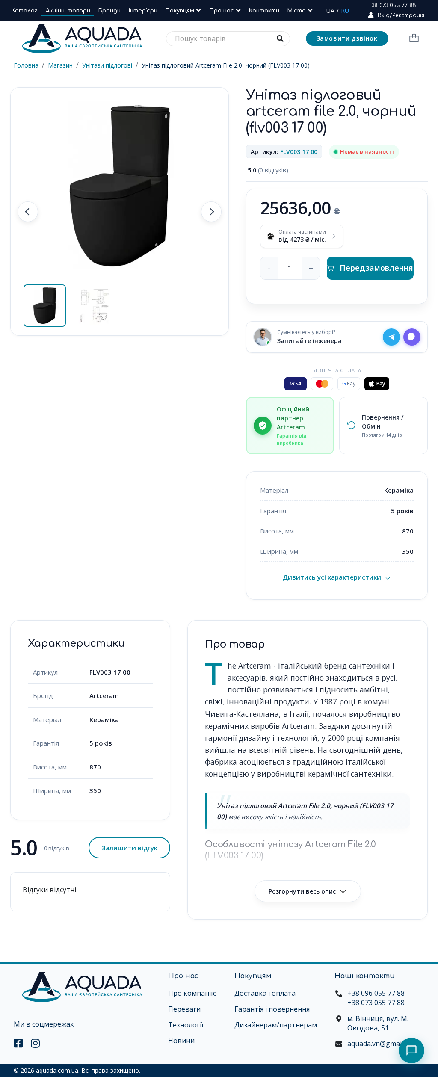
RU (345, 10)
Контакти (264, 11)
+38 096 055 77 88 (376, 993)
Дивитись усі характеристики (332, 577)
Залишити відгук (129, 847)
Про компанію (192, 993)
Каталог (25, 11)
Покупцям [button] (181, 11)
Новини (181, 1040)
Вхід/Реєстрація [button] (401, 15)
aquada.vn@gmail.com (382, 1043)
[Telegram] (391, 337)
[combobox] (228, 38)
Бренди (109, 11)
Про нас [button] (223, 11)
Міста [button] (297, 11)
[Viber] (411, 337)
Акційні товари (68, 11)
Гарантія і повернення (272, 1009)
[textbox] (228, 38)
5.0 (268, 170)
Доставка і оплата (265, 993)
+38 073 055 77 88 (392, 6)
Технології (185, 1025)
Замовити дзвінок (347, 38)
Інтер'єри (143, 11)
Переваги (184, 1009)
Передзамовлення (376, 268)
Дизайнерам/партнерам (275, 1025)
